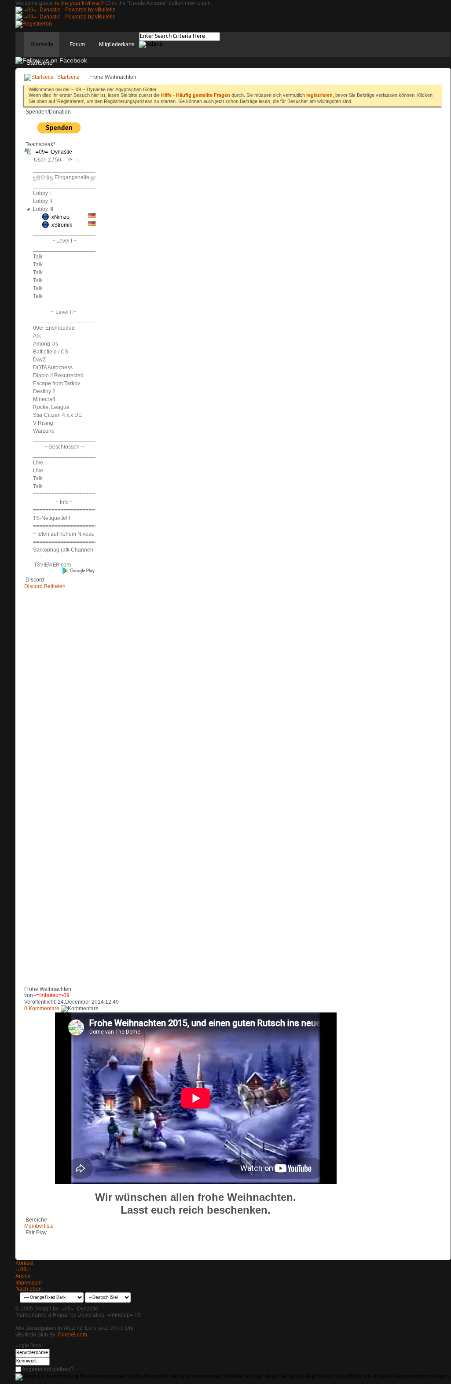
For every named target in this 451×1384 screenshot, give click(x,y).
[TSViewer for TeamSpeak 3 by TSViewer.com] (48, 566)
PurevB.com (72, 1335)
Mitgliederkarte (117, 44)
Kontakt (24, 1263)
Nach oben (28, 1289)
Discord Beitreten (45, 586)
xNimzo (60, 217)
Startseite (42, 44)
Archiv (22, 1276)
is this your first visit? (79, 3)
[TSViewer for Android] (78, 570)
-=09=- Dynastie (53, 152)
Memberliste (39, 1226)
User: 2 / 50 (47, 160)
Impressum (28, 1283)
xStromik (61, 225)
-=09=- (23, 1269)
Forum (77, 44)
